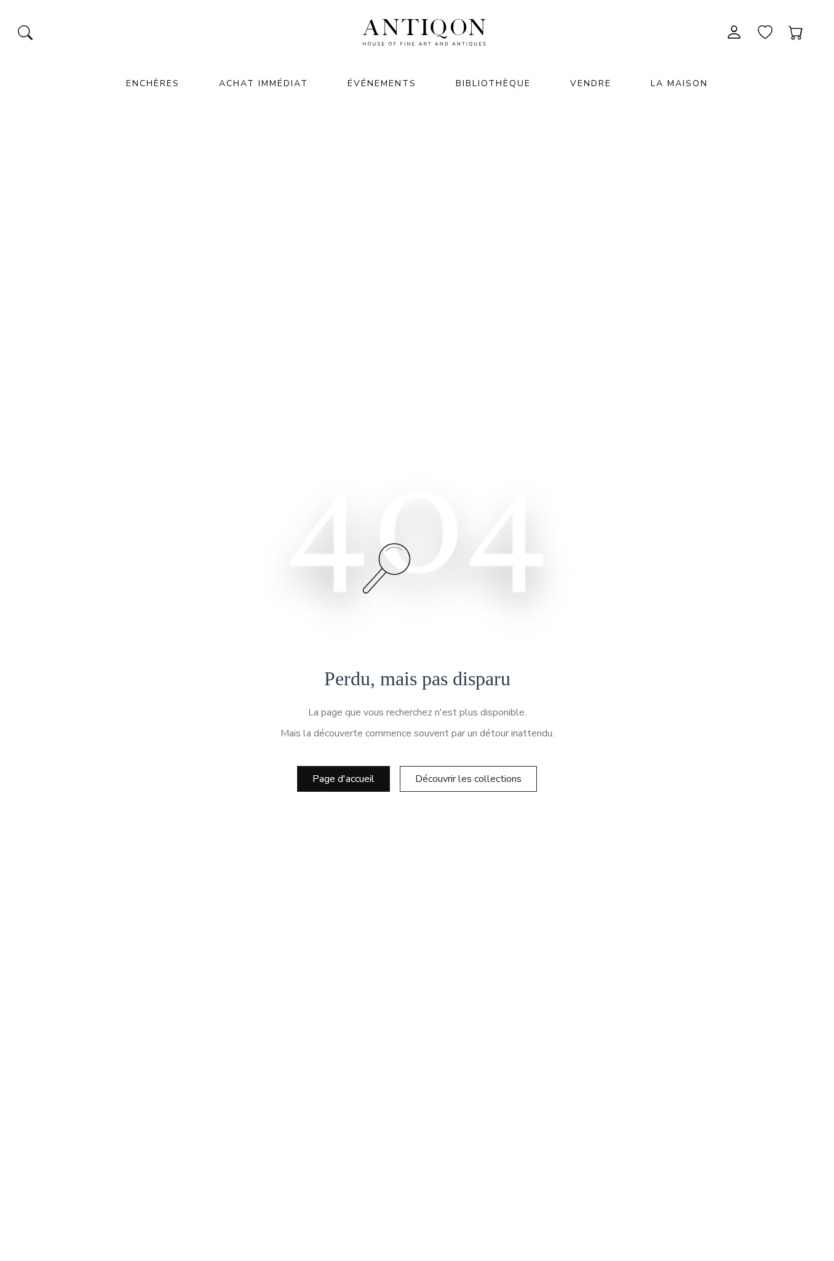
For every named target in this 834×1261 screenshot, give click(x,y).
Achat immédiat (263, 83)
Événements (382, 83)
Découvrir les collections (468, 779)
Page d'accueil (343, 779)
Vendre (590, 83)
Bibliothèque (493, 83)
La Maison (679, 83)
